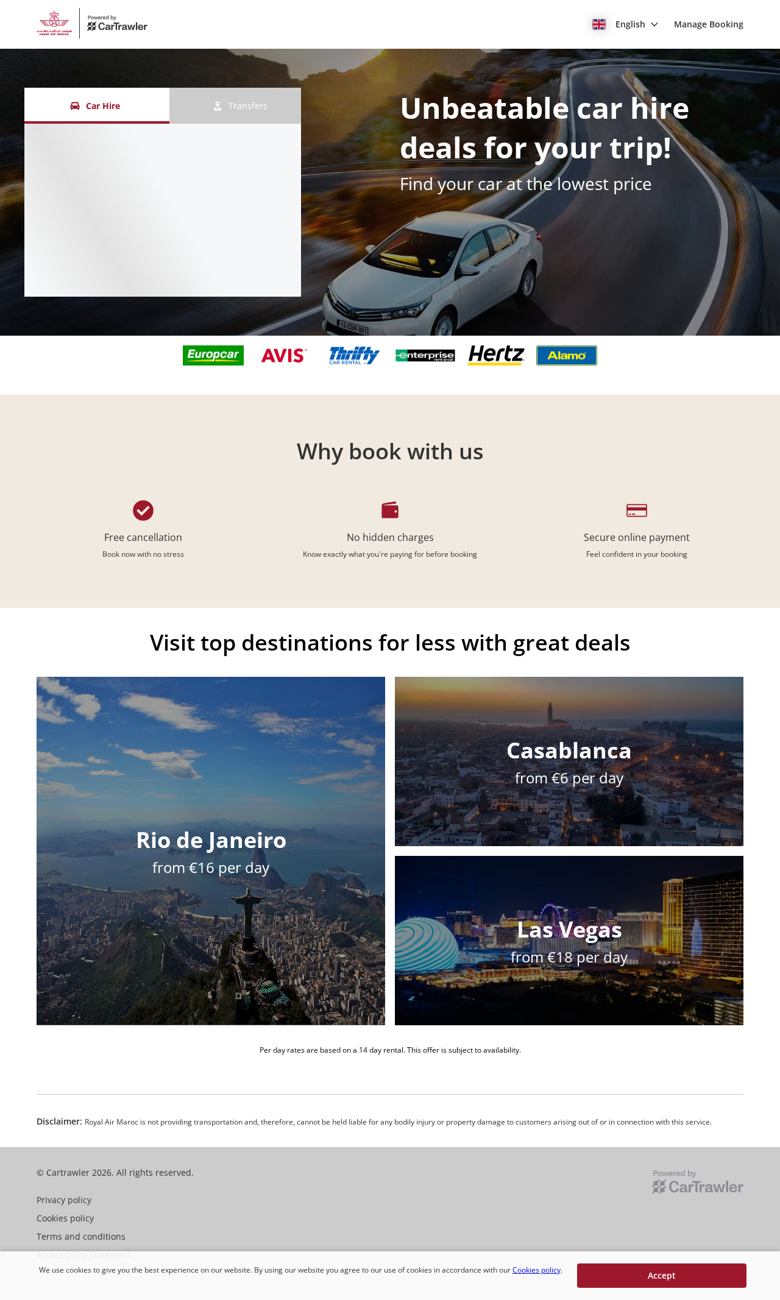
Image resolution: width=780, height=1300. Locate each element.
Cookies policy (536, 1270)
